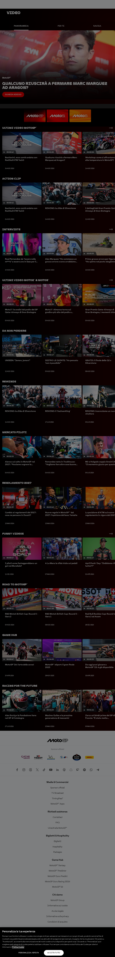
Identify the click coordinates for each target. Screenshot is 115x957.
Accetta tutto (53, 953)
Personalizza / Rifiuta (29, 953)
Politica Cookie (18, 947)
